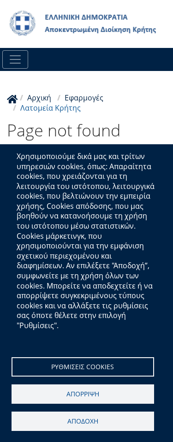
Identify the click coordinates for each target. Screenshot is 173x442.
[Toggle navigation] (15, 59)
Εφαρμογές (84, 98)
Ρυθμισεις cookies (82, 366)
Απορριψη (82, 393)
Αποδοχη (82, 421)
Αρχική (39, 98)
